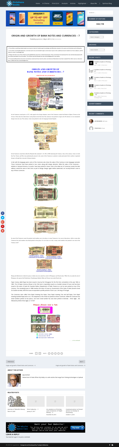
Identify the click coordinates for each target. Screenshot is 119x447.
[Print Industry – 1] (36, 401)
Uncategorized (98, 97)
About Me (94, 3)
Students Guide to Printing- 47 (102, 70)
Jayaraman (39, 39)
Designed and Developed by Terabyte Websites (34, 445)
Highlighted (82, 3)
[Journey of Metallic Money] (16, 401)
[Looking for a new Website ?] (45, 432)
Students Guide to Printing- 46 (102, 78)
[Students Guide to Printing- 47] (91, 71)
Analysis (65, 3)
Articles (72, 3)
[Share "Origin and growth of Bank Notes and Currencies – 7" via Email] (36, 353)
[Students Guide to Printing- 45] (91, 86)
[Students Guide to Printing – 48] (91, 63)
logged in (16, 437)
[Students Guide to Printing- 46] (91, 78)
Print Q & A (55, 3)
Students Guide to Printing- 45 (102, 86)
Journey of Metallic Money (16, 409)
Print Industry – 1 (32, 409)
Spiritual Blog (107, 3)
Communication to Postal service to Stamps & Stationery (74, 410)
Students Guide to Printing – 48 (102, 62)
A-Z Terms (45, 3)
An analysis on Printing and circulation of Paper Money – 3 (54, 410)
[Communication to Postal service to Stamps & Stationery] (75, 401)
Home (38, 3)
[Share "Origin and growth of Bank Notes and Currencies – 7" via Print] (40, 353)
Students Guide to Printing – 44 (102, 93)
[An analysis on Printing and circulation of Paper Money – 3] (55, 401)
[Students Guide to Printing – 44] (91, 94)
